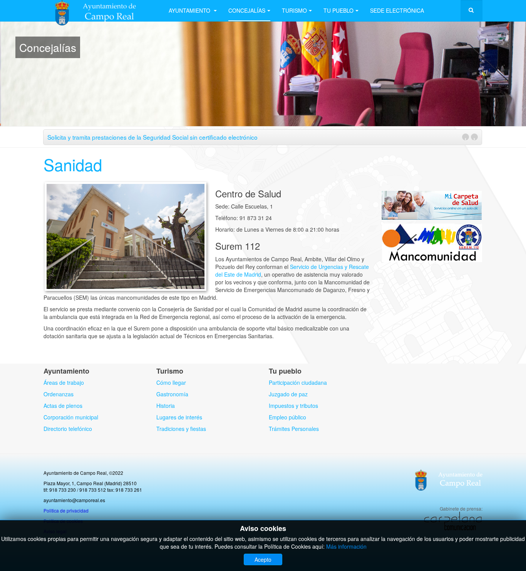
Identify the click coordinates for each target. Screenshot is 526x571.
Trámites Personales (294, 428)
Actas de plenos (63, 405)
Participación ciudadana (298, 382)
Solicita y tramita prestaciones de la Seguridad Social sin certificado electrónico (152, 137)
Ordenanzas (59, 394)
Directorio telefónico (68, 428)
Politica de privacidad (66, 510)
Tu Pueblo (338, 10)
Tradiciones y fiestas (181, 428)
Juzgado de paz (288, 394)
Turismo (294, 10)
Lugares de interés (179, 417)
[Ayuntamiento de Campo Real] (100, 10)
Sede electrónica (397, 10)
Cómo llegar (171, 382)
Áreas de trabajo (64, 382)
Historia (165, 405)
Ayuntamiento (190, 10)
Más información (346, 546)
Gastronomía (172, 394)
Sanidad (73, 164)
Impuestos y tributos (293, 405)
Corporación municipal (71, 417)
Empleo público (287, 417)
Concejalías (246, 10)
